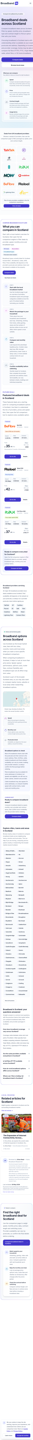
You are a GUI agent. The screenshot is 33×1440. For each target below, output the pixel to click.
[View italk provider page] (24, 167)
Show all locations (9, 1000)
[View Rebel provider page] (24, 184)
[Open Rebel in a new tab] (9, 469)
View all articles (7, 1110)
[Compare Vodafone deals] (24, 175)
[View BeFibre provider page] (9, 184)
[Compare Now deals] (9, 175)
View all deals (16, 206)
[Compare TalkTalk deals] (9, 150)
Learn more (8, 1435)
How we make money (8, 1192)
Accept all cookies (23, 1435)
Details (25, 456)
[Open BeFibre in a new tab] (9, 426)
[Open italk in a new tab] (9, 512)
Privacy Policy (18, 1431)
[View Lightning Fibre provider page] (9, 192)
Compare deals (9, 272)
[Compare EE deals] (9, 167)
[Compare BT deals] (24, 150)
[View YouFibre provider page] (9, 158)
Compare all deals (16, 568)
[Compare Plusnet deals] (24, 158)
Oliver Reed (20, 1159)
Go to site (13, 456)
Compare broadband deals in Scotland (14, 1242)
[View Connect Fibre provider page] (24, 192)
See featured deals (10, 278)
